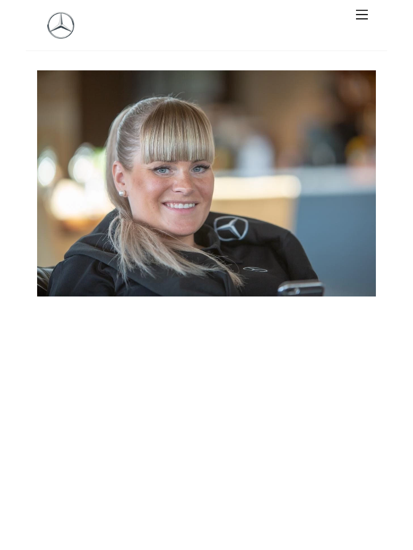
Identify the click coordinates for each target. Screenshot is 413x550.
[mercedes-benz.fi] (60, 33)
